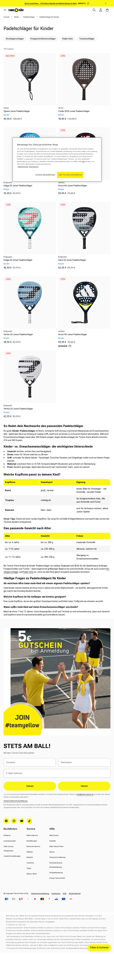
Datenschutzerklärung (40, 893)
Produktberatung (56, 873)
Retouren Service (33, 846)
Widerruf (7, 835)
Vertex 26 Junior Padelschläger (18, 334)
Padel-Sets (28, 572)
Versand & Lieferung (57, 857)
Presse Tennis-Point (57, 878)
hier (83, 162)
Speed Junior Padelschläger (17, 111)
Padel (16, 17)
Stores (51, 852)
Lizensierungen (10, 841)
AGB (64, 893)
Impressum (56, 893)
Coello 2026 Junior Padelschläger (74, 111)
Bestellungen (32, 841)
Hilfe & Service (32, 835)
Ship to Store (32, 874)
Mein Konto (53, 835)
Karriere (30, 857)
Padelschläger (29, 17)
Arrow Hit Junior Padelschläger (72, 185)
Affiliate (30, 852)
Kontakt (52, 841)
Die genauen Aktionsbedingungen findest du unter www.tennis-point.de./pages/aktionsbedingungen (49, 948)
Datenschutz (23, 167)
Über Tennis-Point (56, 846)
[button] (5, 10)
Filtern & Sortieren (99, 947)
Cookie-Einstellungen (12, 856)
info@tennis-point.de (85, 794)
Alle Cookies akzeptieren (70, 175)
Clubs (29, 868)
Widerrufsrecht (75, 893)
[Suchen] (94, 10)
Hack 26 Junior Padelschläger (72, 260)
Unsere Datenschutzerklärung (15, 801)
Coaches (30, 863)
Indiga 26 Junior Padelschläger (18, 185)
